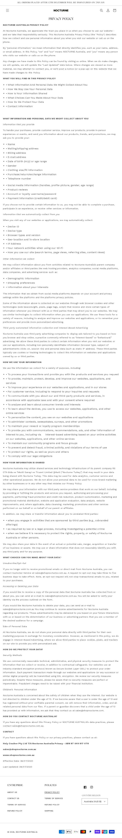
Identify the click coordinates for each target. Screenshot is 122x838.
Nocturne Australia (26, 832)
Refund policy (14, 811)
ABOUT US (12, 792)
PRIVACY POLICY (52, 792)
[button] (7, 10)
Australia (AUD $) (93, 801)
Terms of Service (16, 805)
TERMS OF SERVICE (54, 798)
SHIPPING (49, 811)
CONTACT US (13, 798)
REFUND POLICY (52, 805)
